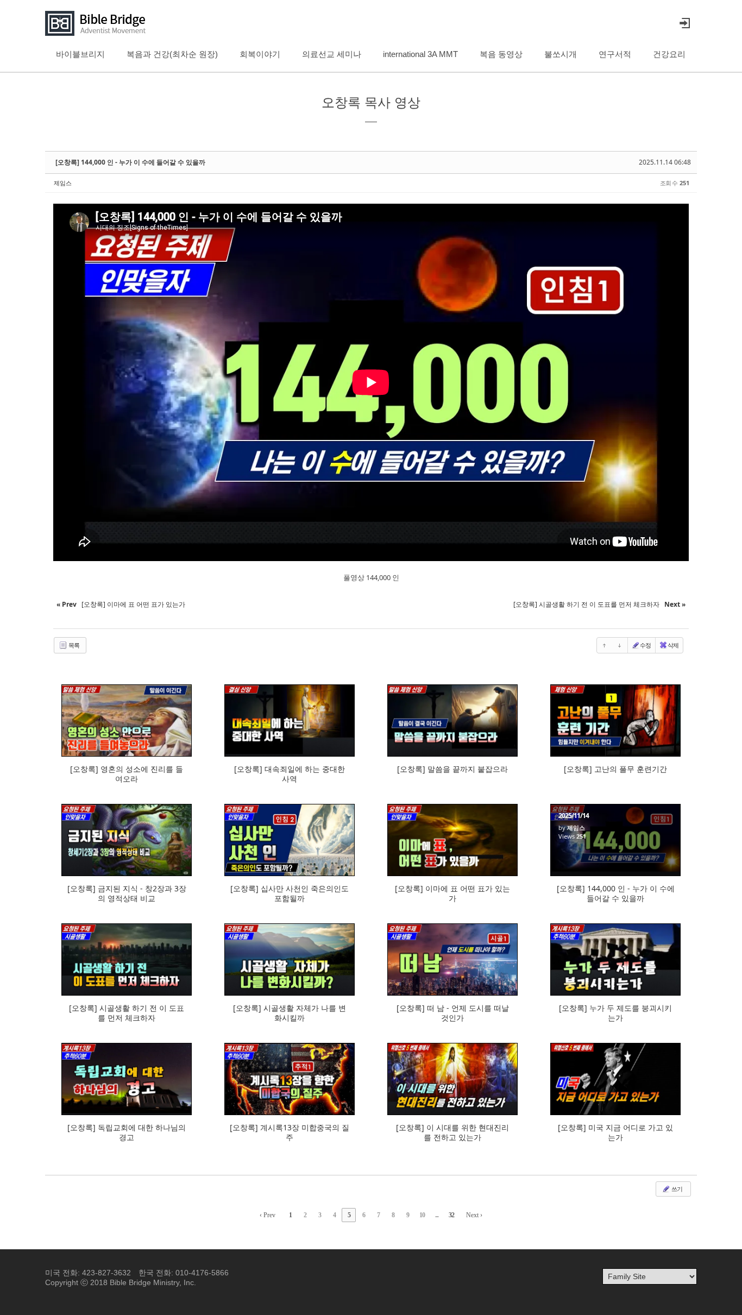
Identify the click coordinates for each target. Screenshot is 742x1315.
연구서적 (615, 54)
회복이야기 (260, 54)
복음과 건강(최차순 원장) (172, 54)
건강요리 (669, 54)
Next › (474, 1215)
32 (451, 1215)
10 (422, 1215)
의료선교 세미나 (331, 54)
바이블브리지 (80, 54)
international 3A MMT (420, 54)
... (436, 1215)
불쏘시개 (560, 54)
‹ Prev (267, 1215)
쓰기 (676, 1189)
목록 (73, 645)
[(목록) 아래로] (619, 645)
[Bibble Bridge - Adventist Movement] (98, 23)
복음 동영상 (501, 54)
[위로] (604, 645)
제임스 (63, 183)
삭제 (673, 645)
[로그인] (684, 23)
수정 (645, 645)
